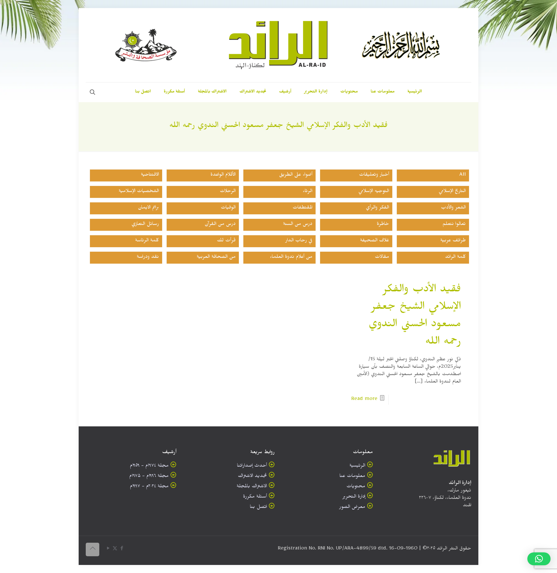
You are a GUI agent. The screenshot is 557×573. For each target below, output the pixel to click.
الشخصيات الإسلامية (139, 192)
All (462, 175)
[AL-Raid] (278, 45)
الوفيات (228, 208)
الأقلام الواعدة (223, 175)
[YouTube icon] (108, 549)
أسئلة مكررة (255, 497)
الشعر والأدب (453, 208)
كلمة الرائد (455, 258)
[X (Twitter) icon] (114, 549)
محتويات (356, 487)
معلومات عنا (352, 477)
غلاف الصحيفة (374, 241)
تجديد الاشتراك (252, 477)
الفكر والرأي (377, 208)
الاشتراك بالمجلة (252, 487)
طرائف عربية (453, 241)
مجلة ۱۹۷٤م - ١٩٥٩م (149, 466)
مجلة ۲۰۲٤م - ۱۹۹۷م (149, 487)
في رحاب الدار (298, 241)
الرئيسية (357, 466)
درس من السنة (297, 225)
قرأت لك (226, 241)
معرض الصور (352, 508)
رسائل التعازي (145, 225)
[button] (539, 558)
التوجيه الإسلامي (373, 192)
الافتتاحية (150, 175)
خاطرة (383, 225)
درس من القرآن (220, 225)
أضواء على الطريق (295, 175)
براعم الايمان (148, 208)
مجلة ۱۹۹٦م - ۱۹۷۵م (149, 477)
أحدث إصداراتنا (252, 466)
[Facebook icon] (121, 549)
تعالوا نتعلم (454, 225)
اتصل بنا (258, 508)
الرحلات (228, 192)
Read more (364, 400)
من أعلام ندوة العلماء (291, 258)
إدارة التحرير (353, 497)
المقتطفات (302, 208)
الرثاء (307, 192)
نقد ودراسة (148, 258)
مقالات (382, 258)
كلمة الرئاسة (147, 241)
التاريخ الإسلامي (452, 192)
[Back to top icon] (92, 549)
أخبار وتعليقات (374, 175)
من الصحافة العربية (216, 258)
